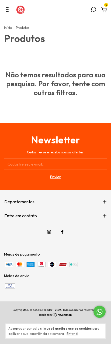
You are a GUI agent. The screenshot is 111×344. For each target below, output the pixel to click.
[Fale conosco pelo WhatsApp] (99, 312)
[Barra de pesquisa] (93, 10)
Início (8, 28)
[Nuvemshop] (55, 315)
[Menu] (8, 10)
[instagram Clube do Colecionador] (49, 232)
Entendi (72, 334)
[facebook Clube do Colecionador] (62, 232)
